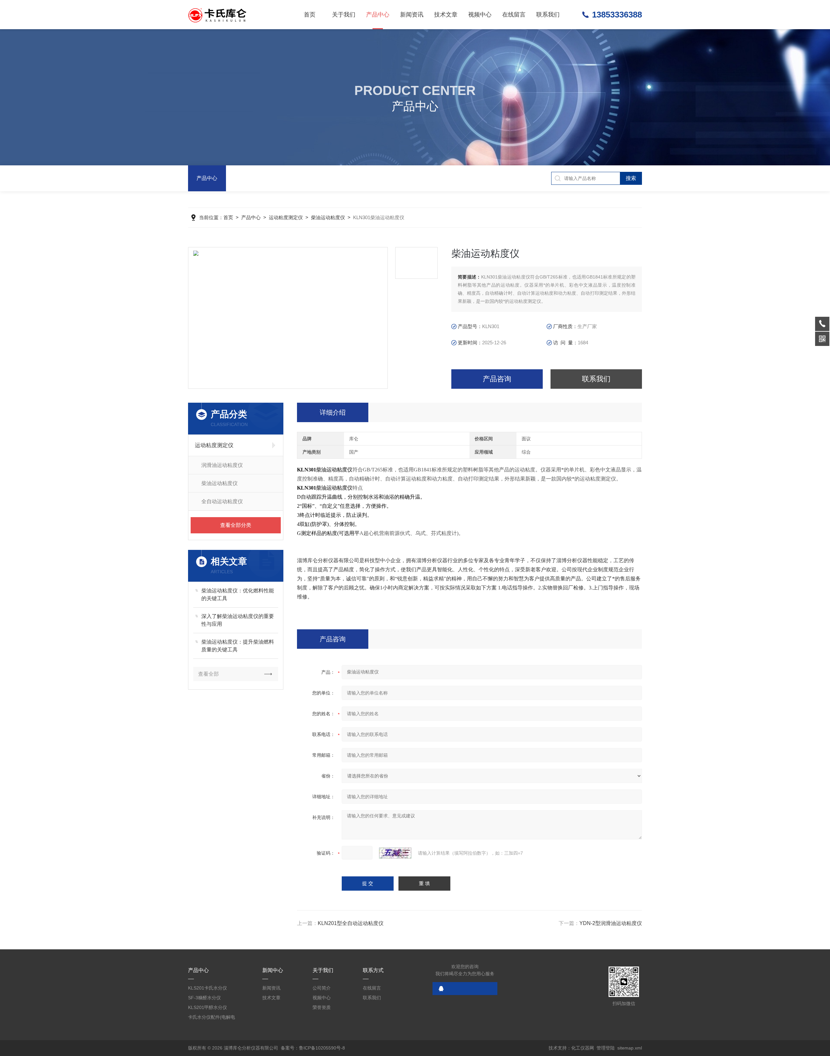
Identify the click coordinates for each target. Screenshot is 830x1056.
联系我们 (548, 14)
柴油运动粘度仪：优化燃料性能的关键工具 (237, 594)
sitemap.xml (629, 1047)
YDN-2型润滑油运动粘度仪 (610, 923)
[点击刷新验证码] (395, 853)
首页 (309, 14)
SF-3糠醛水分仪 (204, 997)
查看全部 (208, 674)
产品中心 (377, 14)
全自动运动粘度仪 (222, 501)
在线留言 (514, 14)
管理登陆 (606, 1047)
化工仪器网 (582, 1047)
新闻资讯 (411, 14)
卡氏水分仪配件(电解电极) (211, 1018)
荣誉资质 (322, 1007)
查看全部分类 (235, 525)
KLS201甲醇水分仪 (207, 1007)
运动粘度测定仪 (286, 217)
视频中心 (480, 14)
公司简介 (322, 988)
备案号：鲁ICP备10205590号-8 (313, 1047)
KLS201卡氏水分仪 (207, 988)
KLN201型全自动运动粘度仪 (351, 923)
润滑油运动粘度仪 (222, 465)
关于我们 (343, 14)
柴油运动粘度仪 (328, 217)
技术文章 (445, 14)
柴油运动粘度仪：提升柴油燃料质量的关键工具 (237, 645)
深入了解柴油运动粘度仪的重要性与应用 (237, 620)
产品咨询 (497, 379)
